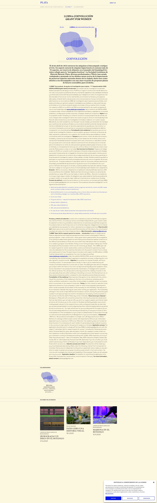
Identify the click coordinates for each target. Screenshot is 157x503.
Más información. (109, 493)
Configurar (146, 498)
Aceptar (113, 498)
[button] (154, 482)
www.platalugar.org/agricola (76, 109)
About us (113, 3)
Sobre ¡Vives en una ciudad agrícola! (52, 7)
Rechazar (130, 498)
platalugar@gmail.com (100, 231)
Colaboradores (79, 7)
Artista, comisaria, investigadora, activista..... (49, 390)
